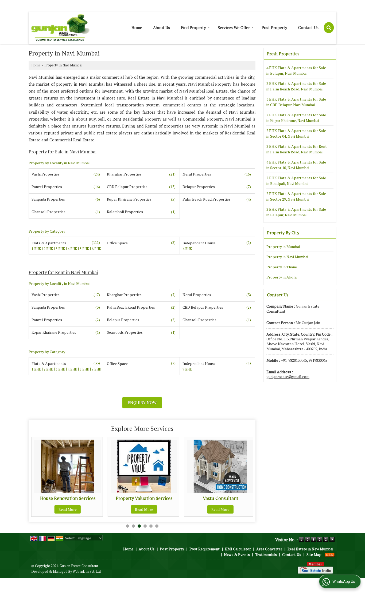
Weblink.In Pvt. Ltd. (87, 571)
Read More (68, 509)
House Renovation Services (67, 498)
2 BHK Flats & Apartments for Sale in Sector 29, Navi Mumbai (296, 196)
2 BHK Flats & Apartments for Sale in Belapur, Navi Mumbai (296, 212)
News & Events (237, 554)
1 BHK (37, 248)
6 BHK (96, 248)
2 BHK (49, 248)
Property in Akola (281, 277)
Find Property (193, 27)
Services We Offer (234, 27)
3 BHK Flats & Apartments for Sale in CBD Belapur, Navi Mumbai (296, 102)
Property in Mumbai (283, 246)
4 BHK (73, 248)
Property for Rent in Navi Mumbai (63, 272)
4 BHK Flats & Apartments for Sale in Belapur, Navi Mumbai (296, 70)
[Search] (329, 27)
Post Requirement (204, 548)
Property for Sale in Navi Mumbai (62, 152)
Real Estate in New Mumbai (310, 548)
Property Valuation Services (144, 498)
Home (136, 27)
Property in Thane (281, 266)
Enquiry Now (142, 402)
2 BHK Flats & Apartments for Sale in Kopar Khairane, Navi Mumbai (296, 117)
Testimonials (266, 554)
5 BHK (85, 248)
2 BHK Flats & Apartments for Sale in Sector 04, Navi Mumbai (296, 133)
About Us (161, 27)
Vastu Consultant (220, 498)
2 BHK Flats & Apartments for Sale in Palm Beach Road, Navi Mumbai (296, 86)
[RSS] (330, 554)
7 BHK (96, 369)
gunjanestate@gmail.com (287, 376)
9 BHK (187, 369)
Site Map (313, 554)
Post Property (274, 27)
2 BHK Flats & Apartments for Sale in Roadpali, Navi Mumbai (296, 180)
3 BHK (61, 248)
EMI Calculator (238, 548)
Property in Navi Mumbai (287, 256)
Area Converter (269, 548)
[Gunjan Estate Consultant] (60, 27)
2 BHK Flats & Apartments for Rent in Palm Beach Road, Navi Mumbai (296, 149)
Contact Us (308, 27)
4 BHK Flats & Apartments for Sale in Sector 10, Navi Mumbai (296, 165)
